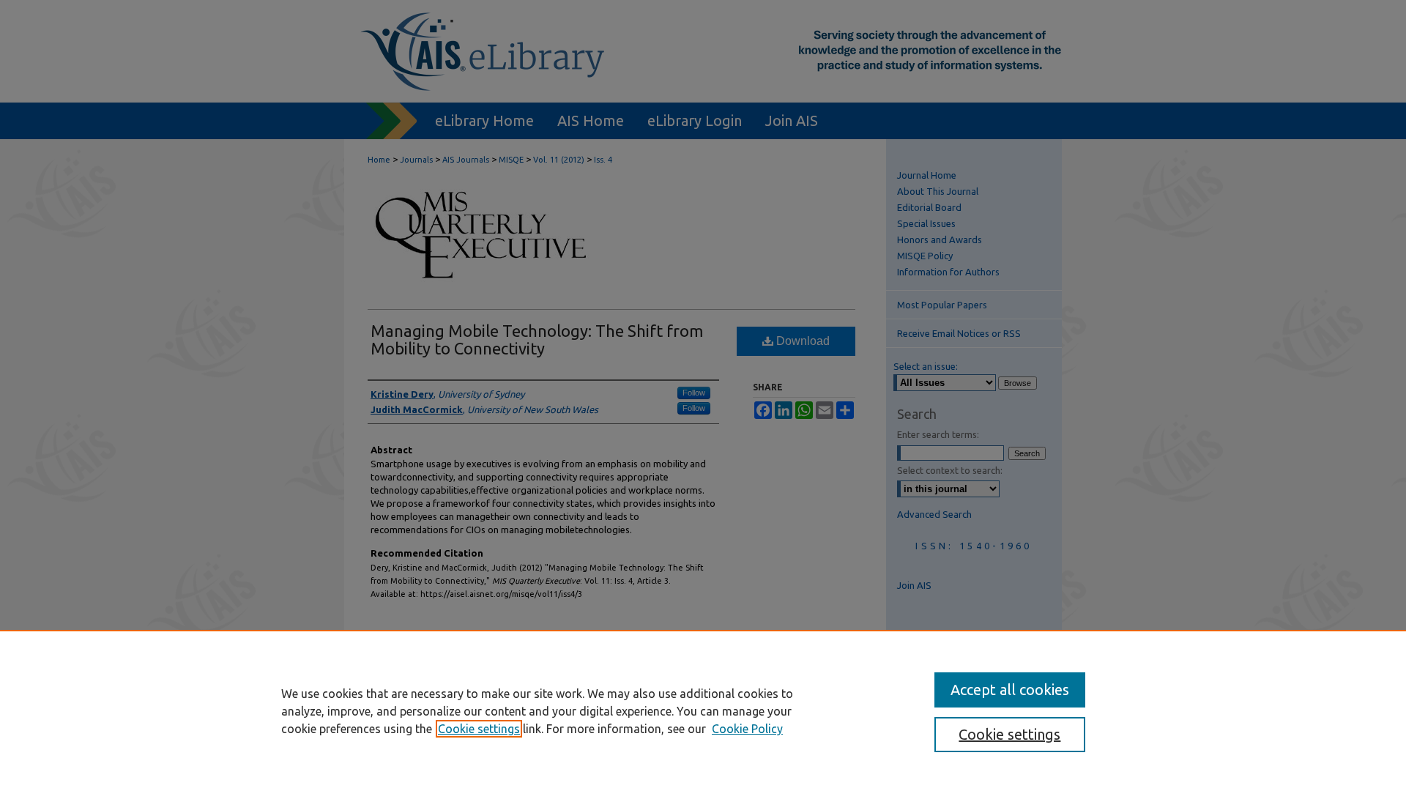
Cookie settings (479, 728)
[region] (703, 710)
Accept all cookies (1010, 689)
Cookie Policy (747, 728)
